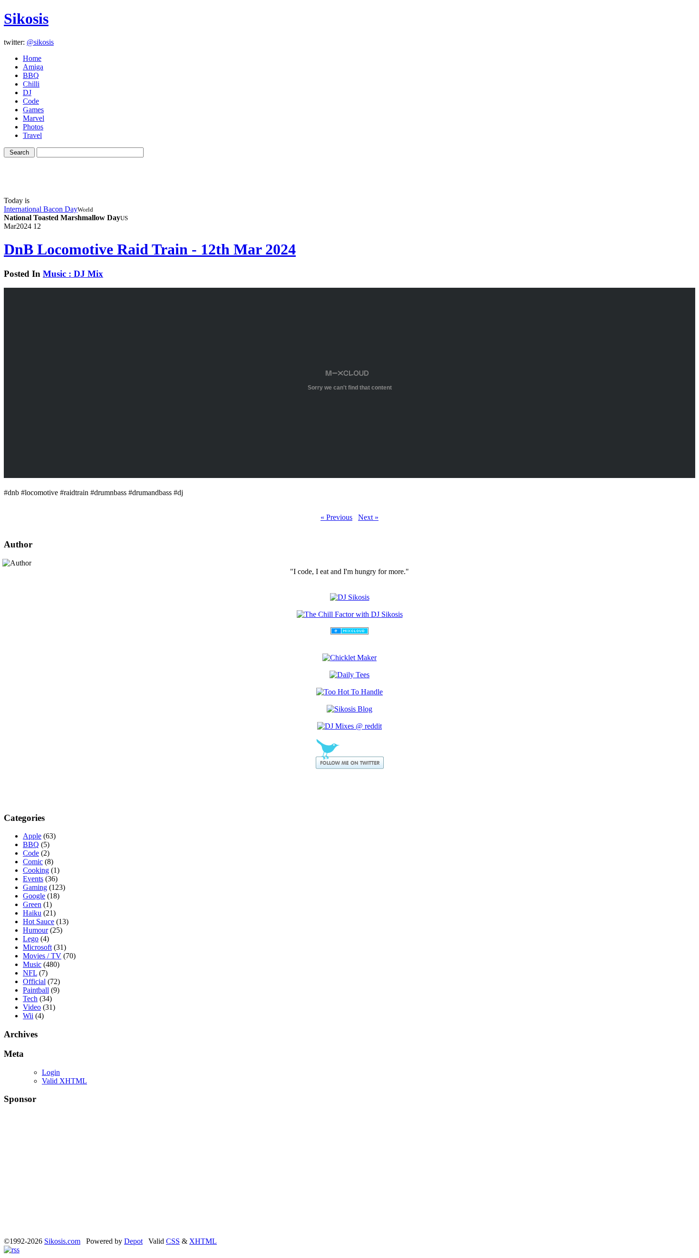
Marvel (33, 118)
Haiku (32, 913)
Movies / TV (42, 956)
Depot (133, 1241)
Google (34, 896)
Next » (368, 517)
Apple (32, 836)
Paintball (36, 990)
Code (31, 101)
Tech (30, 999)
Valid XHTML (64, 1081)
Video (32, 1007)
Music (32, 964)
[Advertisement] (349, 171)
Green (32, 904)
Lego (31, 939)
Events (33, 879)
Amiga (33, 67)
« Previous (336, 517)
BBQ (31, 75)
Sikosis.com (62, 1241)
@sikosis (40, 42)
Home (32, 58)
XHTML (203, 1241)
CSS (173, 1241)
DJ (27, 92)
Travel (32, 135)
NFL (30, 973)
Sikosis (26, 18)
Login (51, 1072)
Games (33, 110)
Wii (28, 1016)
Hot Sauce (38, 921)
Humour (35, 930)
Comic (33, 862)
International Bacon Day (41, 209)
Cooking (36, 870)
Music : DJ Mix (73, 274)
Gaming (35, 887)
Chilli (31, 84)
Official (34, 981)
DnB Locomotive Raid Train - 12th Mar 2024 (150, 249)
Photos (33, 127)
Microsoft (37, 947)
